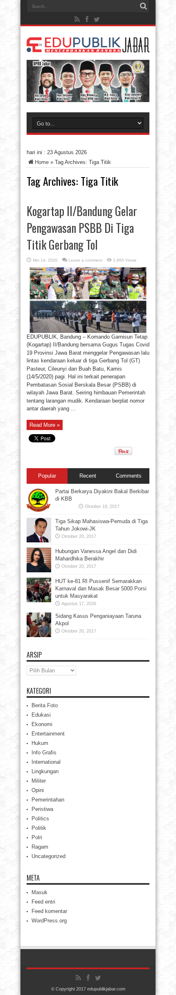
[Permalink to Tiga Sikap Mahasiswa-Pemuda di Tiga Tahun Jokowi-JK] (39, 540)
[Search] (143, 6)
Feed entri (43, 902)
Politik (39, 828)
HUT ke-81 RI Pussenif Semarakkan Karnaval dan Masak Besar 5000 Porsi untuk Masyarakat (101, 588)
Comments (129, 476)
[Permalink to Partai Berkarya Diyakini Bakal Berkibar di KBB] (39, 511)
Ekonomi (42, 724)
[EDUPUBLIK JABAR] (88, 46)
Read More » (44, 425)
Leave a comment (85, 260)
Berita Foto (45, 705)
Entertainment (48, 734)
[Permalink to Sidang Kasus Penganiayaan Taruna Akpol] (39, 635)
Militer (39, 781)
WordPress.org (49, 921)
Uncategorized (48, 856)
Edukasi (41, 715)
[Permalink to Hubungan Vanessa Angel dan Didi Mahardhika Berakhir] (39, 570)
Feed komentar (49, 911)
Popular (47, 476)
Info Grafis (44, 752)
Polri (37, 837)
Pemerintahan (48, 800)
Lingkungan (45, 771)
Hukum (40, 743)
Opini (38, 790)
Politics (40, 818)
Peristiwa (42, 809)
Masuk (39, 892)
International (46, 762)
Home (42, 162)
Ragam (40, 847)
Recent (87, 476)
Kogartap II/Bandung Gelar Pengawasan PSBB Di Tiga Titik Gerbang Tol (82, 228)
